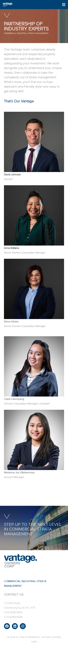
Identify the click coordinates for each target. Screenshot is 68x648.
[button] (64, 4)
